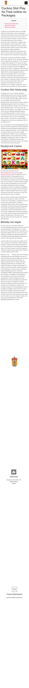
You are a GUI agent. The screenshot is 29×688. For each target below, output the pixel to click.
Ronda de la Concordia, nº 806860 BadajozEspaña (14, 481)
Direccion (14, 477)
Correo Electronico (14, 594)
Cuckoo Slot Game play (11, 23)
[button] (26, 2)
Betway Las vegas (10, 27)
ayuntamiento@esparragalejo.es (14, 597)
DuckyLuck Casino (10, 25)
